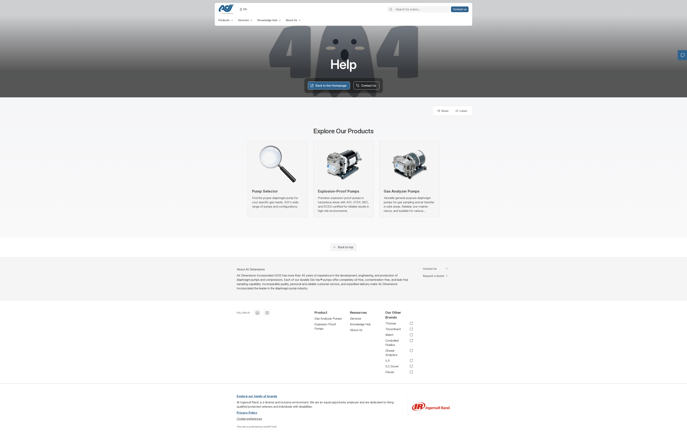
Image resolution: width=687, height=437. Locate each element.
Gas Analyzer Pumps (328, 318)
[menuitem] (226, 20)
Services (355, 318)
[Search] (391, 9)
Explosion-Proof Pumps (325, 326)
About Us (356, 330)
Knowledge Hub (360, 324)
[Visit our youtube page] (267, 312)
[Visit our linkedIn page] (257, 312)
